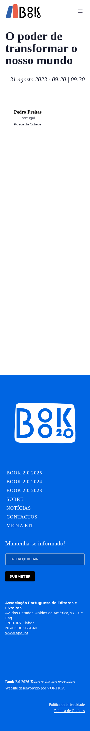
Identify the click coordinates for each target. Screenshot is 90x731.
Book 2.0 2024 (24, 481)
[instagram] (23, 661)
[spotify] (67, 661)
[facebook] (34, 661)
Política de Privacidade (67, 704)
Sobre (75, 19)
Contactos (22, 516)
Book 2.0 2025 (24, 472)
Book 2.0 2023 (24, 490)
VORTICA (56, 688)
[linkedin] (12, 661)
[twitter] (45, 661)
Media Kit (20, 525)
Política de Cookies (69, 711)
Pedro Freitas (28, 112)
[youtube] (78, 661)
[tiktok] (56, 661)
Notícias (18, 508)
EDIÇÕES (49, 19)
